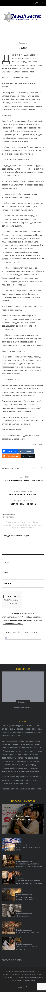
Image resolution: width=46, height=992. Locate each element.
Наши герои (13, 379)
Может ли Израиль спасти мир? (28, 848)
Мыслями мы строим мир (23, 493)
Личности (20, 878)
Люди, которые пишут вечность (26, 947)
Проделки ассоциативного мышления (23, 480)
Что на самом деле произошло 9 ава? (25, 898)
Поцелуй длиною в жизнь (23, 819)
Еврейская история (24, 861)
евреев (5, 259)
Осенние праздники (23, 707)
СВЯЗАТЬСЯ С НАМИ (12, 960)
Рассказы (23, 43)
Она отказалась (23, 916)
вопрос (12, 392)
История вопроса (23, 845)
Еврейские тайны (23, 816)
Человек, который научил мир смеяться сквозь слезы (29, 881)
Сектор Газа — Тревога (23, 502)
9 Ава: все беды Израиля (27, 932)
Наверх (21, 987)
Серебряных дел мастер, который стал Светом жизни (29, 864)
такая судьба (36, 401)
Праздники (23, 702)
